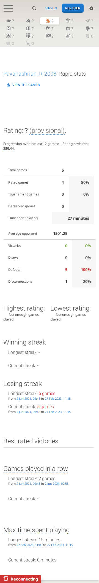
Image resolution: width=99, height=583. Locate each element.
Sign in (51, 8)
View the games (26, 85)
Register (72, 8)
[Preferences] (91, 8)
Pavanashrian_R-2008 (29, 73)
